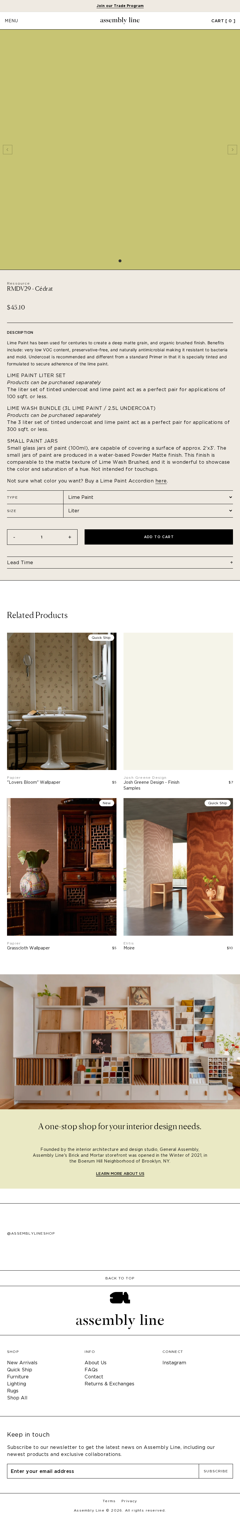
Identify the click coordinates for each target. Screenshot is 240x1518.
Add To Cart (159, 537)
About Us (96, 1362)
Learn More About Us (120, 1174)
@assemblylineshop (31, 1233)
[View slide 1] (120, 150)
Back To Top (120, 1278)
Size (11, 511)
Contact (94, 1377)
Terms (109, 1501)
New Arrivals (22, 1362)
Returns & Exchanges (109, 1384)
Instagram (174, 1362)
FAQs (91, 1369)
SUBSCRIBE (216, 1471)
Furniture (18, 1377)
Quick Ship (19, 1369)
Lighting (16, 1384)
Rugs (12, 1391)
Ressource (18, 283)
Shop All (17, 1398)
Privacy (129, 1501)
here (161, 481)
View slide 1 (120, 260)
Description (20, 332)
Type (12, 497)
